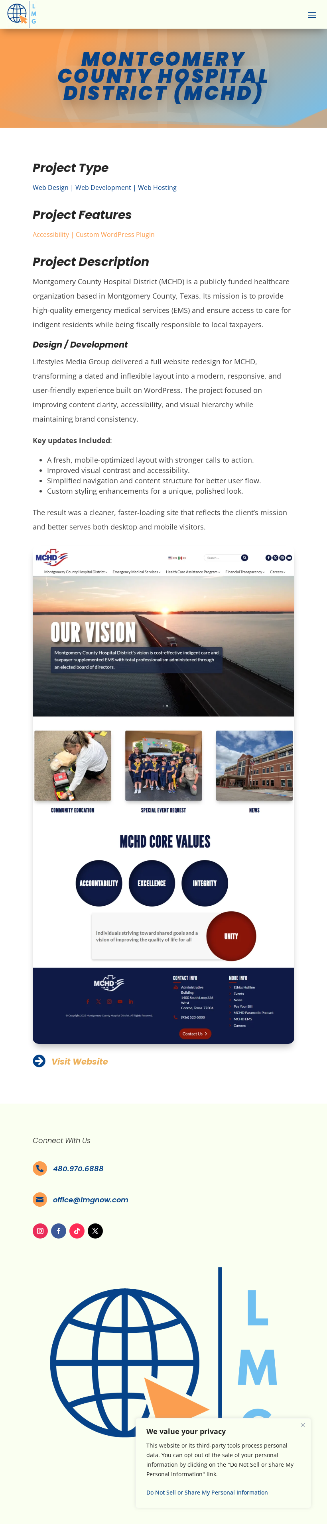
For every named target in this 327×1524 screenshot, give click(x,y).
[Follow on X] (95, 1231)
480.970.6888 (78, 1169)
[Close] (302, 1425)
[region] (223, 1463)
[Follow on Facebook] (58, 1231)
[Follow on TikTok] (77, 1231)
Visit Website (79, 1061)
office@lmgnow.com (90, 1200)
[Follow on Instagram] (40, 1231)
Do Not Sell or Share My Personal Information (207, 1492)
